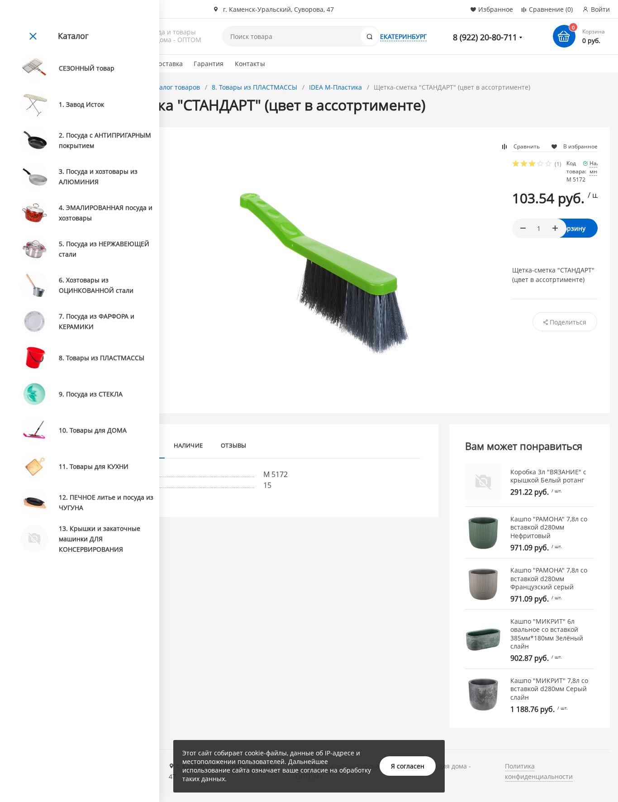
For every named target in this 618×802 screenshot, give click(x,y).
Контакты (250, 63)
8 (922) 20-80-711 (485, 37)
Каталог (73, 35)
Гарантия (208, 63)
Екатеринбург (403, 36)
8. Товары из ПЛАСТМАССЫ (254, 87)
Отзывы (233, 445)
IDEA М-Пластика (335, 87)
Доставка (168, 63)
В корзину (569, 228)
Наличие (188, 445)
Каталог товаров (174, 87)
